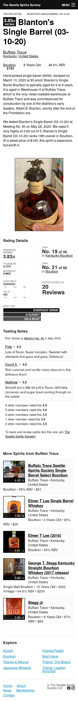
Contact (9, 695)
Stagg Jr (35, 602)
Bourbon (9, 64)
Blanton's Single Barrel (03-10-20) (48, 13)
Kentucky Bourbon (59, 255)
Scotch (8, 650)
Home (7, 685)
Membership (25, 690)
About (21, 685)
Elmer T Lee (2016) (44, 535)
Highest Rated (52, 650)
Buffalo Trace (15, 52)
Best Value (50, 656)
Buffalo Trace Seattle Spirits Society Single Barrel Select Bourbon (48, 470)
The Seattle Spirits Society (22, 5)
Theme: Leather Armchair (54, 669)
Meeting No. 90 (34, 338)
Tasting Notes (12, 13)
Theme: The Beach (56, 661)
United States (28, 56)
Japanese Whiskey (17, 667)
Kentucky (10, 56)
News (7, 690)
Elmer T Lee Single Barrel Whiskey (50, 503)
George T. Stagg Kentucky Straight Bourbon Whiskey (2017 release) (51, 567)
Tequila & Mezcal (15, 661)
